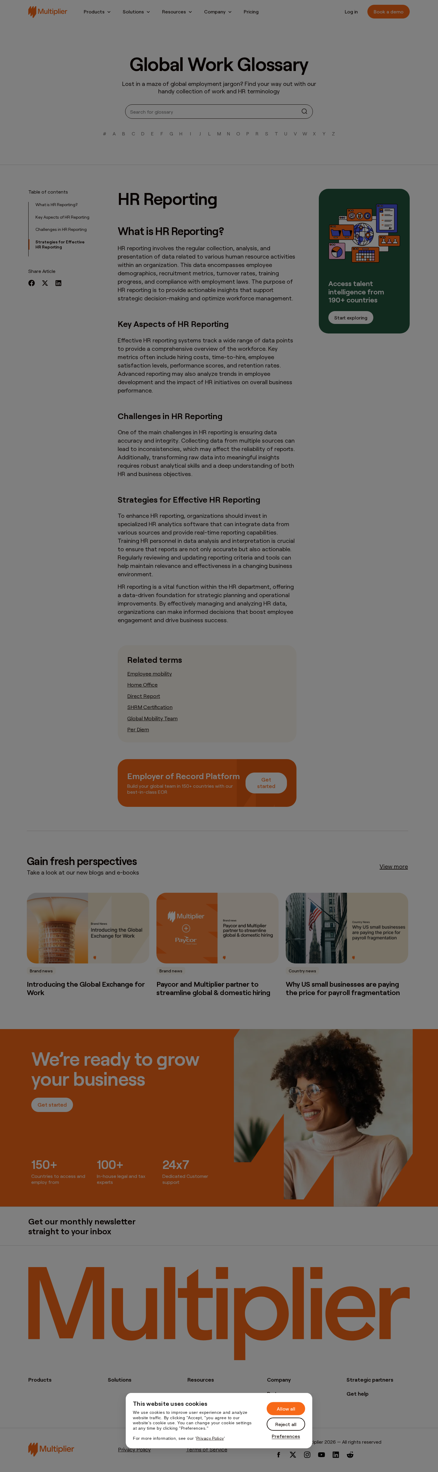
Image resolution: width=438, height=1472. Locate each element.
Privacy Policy (210, 1438)
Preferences (286, 1436)
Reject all (285, 1424)
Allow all (286, 1408)
